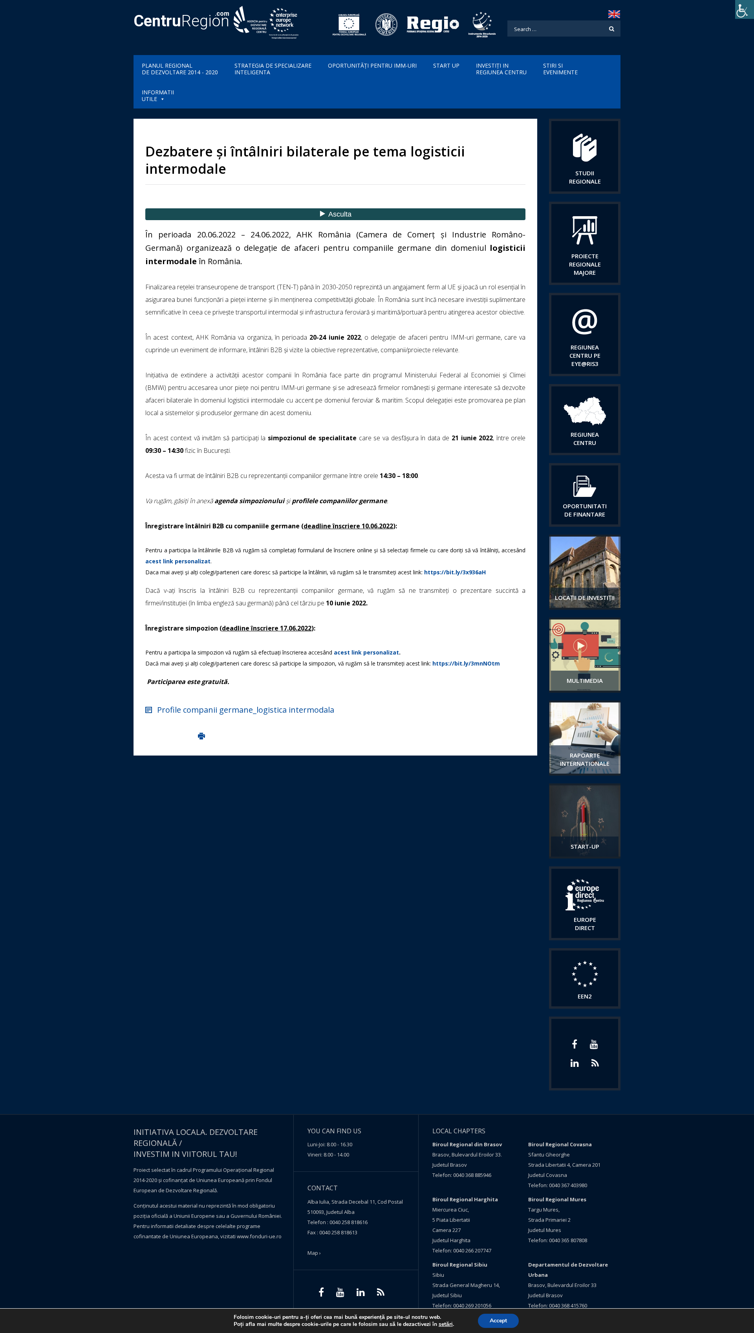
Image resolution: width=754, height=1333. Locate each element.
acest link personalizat (177, 561)
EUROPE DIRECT (585, 924)
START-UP (585, 846)
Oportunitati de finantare (585, 510)
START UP (446, 65)
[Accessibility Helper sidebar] (744, 9)
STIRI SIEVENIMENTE (560, 69)
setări (446, 1324)
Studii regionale (585, 177)
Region (181, 21)
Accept (498, 1320)
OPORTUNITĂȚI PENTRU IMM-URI (372, 65)
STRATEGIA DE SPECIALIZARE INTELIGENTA (272, 69)
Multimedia (585, 680)
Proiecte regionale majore (585, 264)
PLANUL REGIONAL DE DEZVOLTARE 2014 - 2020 (180, 69)
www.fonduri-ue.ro (259, 1236)
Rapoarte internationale (584, 759)
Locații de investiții (585, 597)
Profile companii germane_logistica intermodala (245, 709)
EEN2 (585, 996)
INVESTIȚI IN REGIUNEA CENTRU (501, 69)
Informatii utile (158, 95)
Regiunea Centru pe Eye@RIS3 (584, 355)
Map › (314, 1252)
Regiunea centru (585, 438)
